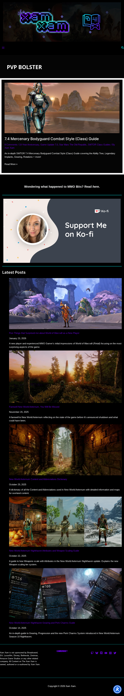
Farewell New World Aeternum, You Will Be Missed (34, 406)
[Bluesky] (96, 653)
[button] (122, 48)
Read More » (11, 164)
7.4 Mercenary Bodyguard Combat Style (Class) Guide (52, 138)
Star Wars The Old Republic (73, 144)
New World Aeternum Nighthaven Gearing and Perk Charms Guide (42, 622)
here (96, 186)
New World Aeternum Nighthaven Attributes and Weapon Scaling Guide (44, 550)
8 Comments (11, 144)
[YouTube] (105, 653)
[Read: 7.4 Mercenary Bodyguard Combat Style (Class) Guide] (62, 107)
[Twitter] (115, 653)
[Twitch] (92, 653)
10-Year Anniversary (29, 144)
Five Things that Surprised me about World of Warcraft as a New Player (44, 333)
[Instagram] (110, 653)
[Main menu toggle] (3, 48)
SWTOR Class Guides (99, 144)
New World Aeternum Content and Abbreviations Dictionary (38, 479)
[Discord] (101, 653)
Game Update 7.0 (49, 144)
